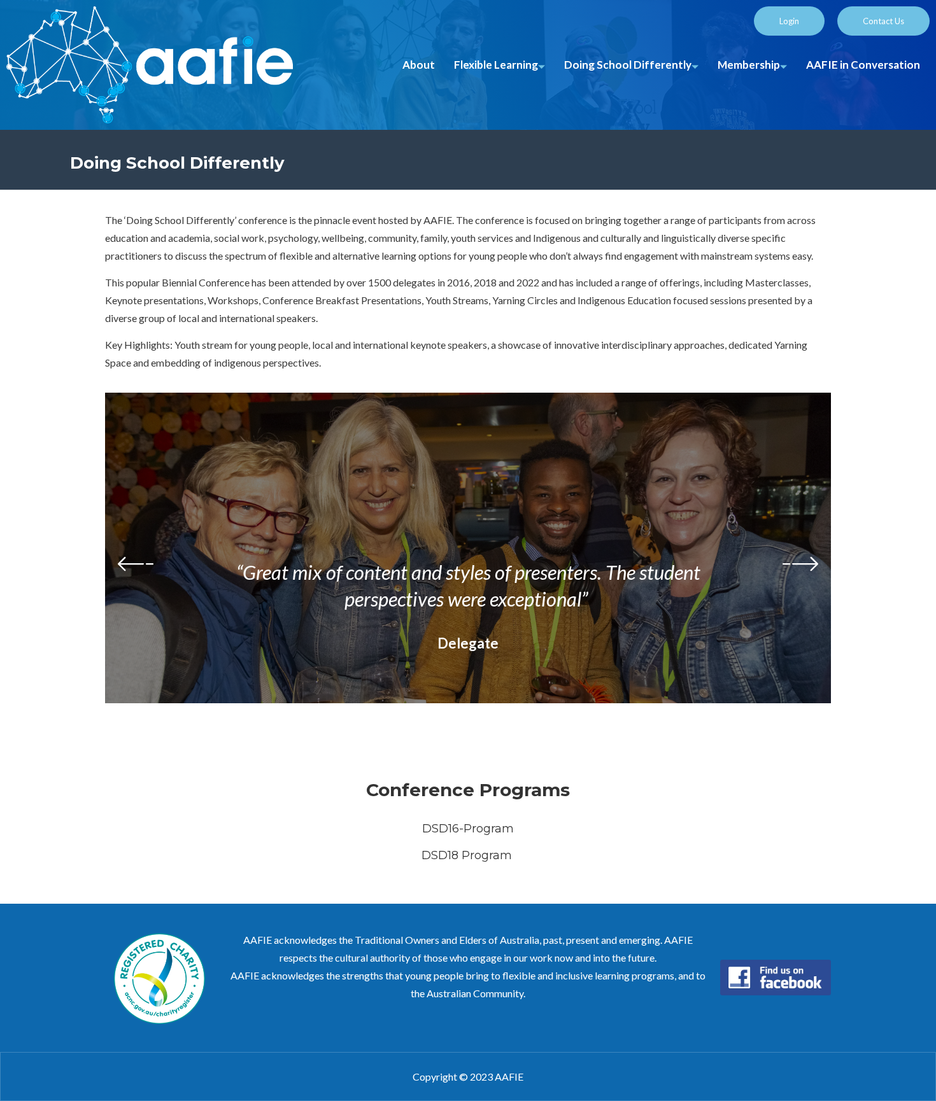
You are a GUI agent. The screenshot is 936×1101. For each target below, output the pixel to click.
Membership (749, 64)
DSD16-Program (468, 829)
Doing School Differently (627, 64)
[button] (442, 743)
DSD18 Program (468, 855)
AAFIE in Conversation (863, 64)
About (418, 64)
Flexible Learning (496, 64)
